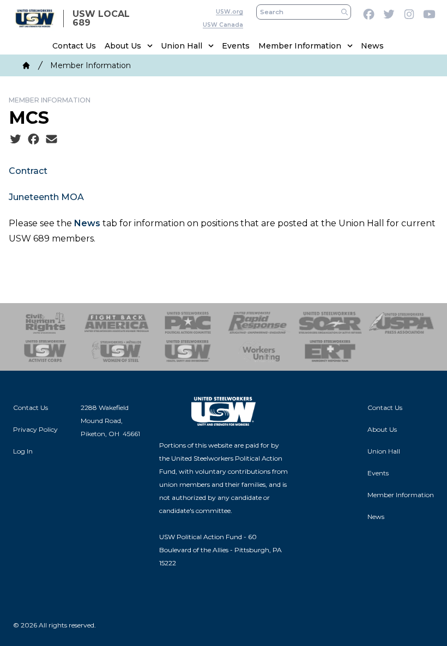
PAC (187, 323)
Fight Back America (116, 323)
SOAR (330, 323)
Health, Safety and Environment (187, 351)
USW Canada (223, 24)
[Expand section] (150, 45)
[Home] (26, 65)
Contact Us (74, 46)
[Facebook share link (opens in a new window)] (33, 139)
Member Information (299, 46)
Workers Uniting (259, 351)
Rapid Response (259, 323)
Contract (28, 171)
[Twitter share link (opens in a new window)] (15, 139)
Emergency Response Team (330, 351)
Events (236, 46)
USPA (401, 323)
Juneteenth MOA (46, 197)
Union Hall (181, 46)
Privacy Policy (35, 429)
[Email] (51, 139)
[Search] (344, 12)
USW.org (229, 11)
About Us (123, 46)
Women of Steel (116, 351)
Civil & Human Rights (45, 323)
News (372, 46)
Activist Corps (45, 351)
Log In (23, 451)
